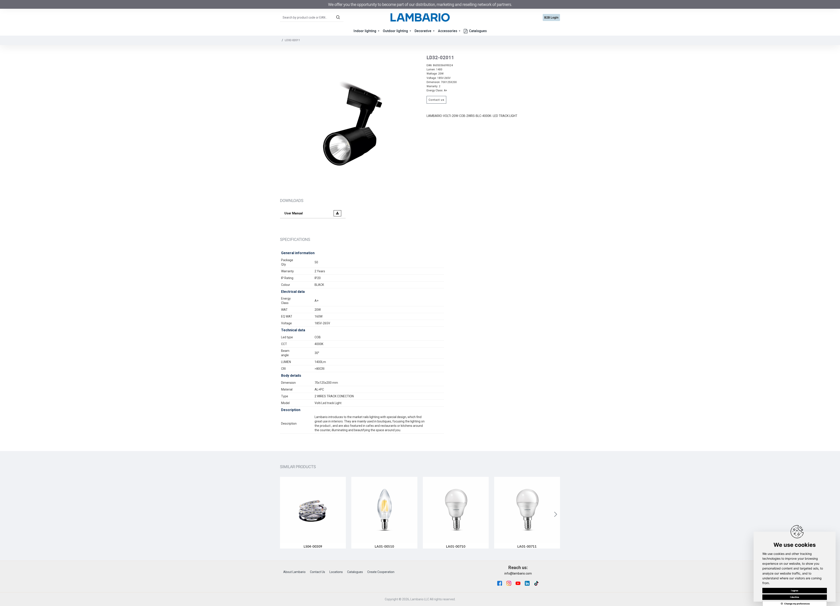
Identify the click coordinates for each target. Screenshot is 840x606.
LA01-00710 (455, 546)
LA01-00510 (384, 546)
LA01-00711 (527, 546)
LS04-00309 (313, 546)
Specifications (295, 239)
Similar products (298, 466)
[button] (284, 514)
